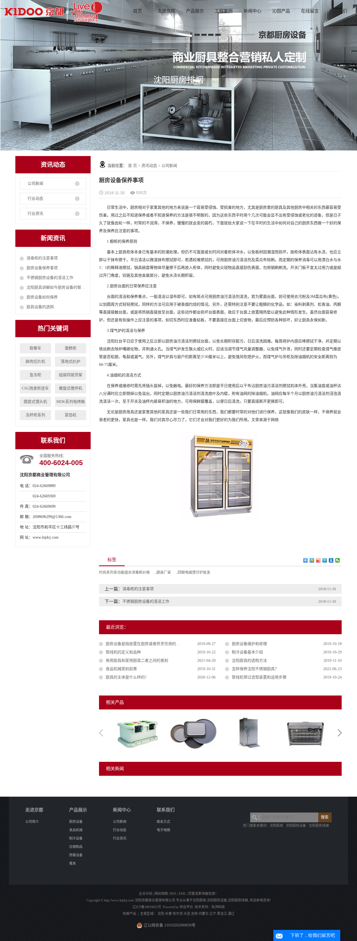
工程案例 (224, 11)
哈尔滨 (178, 914)
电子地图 (163, 830)
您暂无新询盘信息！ (203, 894)
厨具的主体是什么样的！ (127, 677)
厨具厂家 (163, 572)
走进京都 (166, 11)
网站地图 (161, 894)
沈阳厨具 (276, 826)
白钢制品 (76, 847)
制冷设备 (76, 838)
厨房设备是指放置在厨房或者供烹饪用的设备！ (147, 644)
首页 (137, 11)
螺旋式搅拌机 (70, 388)
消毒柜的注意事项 (42, 258)
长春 (168, 914)
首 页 (132, 166)
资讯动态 (149, 166)
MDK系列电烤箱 (70, 402)
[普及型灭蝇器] (305, 732)
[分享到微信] (337, 560)
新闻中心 (252, 11)
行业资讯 (35, 213)
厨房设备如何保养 (42, 297)
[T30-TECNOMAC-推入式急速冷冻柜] (249, 732)
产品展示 (195, 11)
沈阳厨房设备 (296, 826)
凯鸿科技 (218, 907)
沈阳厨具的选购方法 (249, 660)
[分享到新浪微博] (318, 560)
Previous (101, 732)
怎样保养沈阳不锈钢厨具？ (255, 669)
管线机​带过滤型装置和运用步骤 (259, 677)
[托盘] (193, 732)
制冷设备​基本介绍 (247, 652)
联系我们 (338, 11)
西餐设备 (76, 855)
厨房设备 (76, 822)
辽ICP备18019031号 (146, 907)
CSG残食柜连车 (35, 388)
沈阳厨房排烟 (319, 826)
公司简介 (32, 822)
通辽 (231, 914)
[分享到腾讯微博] (324, 560)
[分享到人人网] (331, 560)
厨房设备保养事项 (42, 268)
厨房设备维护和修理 (249, 644)
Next (340, 732)
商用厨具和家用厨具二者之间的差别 (137, 660)
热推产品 (129, 914)
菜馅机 (70, 415)
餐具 (72, 863)
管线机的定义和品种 (123, 652)
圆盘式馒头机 (35, 402)
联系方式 (163, 822)
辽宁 (212, 914)
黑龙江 (222, 914)
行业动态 (35, 198)
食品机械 (76, 830)
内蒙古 (204, 914)
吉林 (194, 914)
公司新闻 (35, 183)
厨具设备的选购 (40, 307)
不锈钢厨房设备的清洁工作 (49, 278)
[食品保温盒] (137, 732)
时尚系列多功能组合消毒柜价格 (124, 572)
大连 (187, 914)
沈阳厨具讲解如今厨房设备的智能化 (56, 287)
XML (182, 894)
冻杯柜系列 (35, 415)
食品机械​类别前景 (121, 669)
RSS (173, 894)
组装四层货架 (70, 375)
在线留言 (310, 11)
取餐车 (35, 348)
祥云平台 (186, 907)
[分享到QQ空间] (312, 560)
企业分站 (145, 894)
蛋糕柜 (70, 348)
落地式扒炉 (70, 361)
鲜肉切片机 (35, 361)
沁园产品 (281, 11)
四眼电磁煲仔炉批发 (194, 572)
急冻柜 (35, 375)
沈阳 (161, 914)
